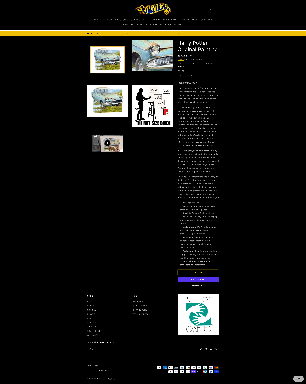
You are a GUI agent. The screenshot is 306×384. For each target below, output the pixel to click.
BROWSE (91, 314)
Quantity (181, 71)
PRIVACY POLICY (140, 306)
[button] (90, 9)
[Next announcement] (178, 33)
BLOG (89, 318)
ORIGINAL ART (93, 310)
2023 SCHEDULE (94, 335)
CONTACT (91, 322)
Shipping (181, 59)
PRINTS (90, 306)
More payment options (198, 285)
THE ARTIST (92, 327)
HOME (89, 301)
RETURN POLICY (140, 301)
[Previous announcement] (127, 33)
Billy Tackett (98, 379)
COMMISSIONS (93, 331)
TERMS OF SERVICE (141, 314)
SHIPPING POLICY (140, 310)
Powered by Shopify (110, 379)
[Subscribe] (127, 349)
